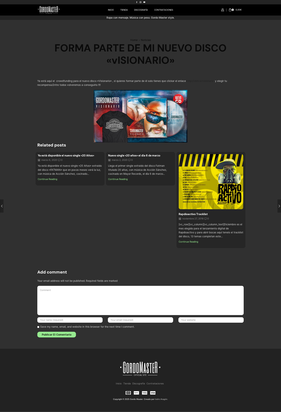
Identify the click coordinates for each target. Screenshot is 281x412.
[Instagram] (140, 2)
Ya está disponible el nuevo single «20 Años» (66, 155)
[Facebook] (137, 2)
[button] (222, 9)
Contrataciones (155, 383)
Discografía (138, 383)
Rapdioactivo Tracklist (193, 214)
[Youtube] (144, 2)
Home (134, 40)
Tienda (127, 383)
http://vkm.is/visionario (200, 81)
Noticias (146, 40)
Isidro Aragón (161, 399)
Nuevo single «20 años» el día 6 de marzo (134, 155)
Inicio (119, 383)
